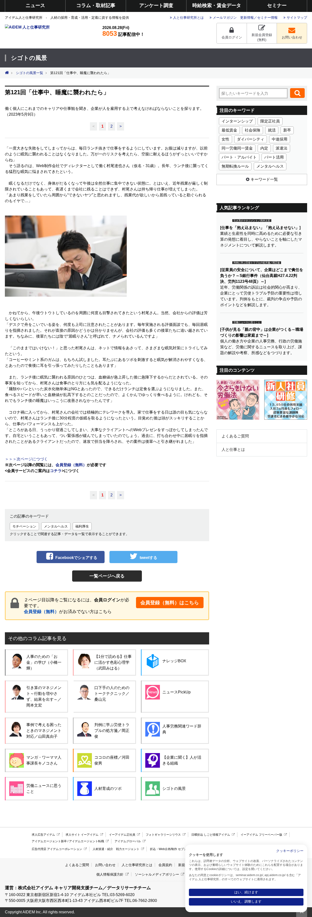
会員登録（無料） (41, 611)
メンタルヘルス (56, 526)
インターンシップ (237, 121)
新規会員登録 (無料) (262, 37)
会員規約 (165, 865)
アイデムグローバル (128, 841)
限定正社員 (270, 121)
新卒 (287, 130)
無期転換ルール (235, 166)
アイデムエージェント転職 (86, 841)
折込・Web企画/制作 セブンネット (172, 849)
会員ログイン (232, 37)
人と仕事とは (233, 449)
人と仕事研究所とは (188, 17)
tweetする (148, 558)
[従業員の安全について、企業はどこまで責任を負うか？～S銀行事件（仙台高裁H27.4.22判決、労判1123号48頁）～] (261, 276)
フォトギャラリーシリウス (163, 834)
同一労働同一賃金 (237, 148)
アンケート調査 (156, 5)
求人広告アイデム (43, 834)
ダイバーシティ (250, 139)
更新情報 (247, 17)
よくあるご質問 (235, 436)
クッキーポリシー (289, 851)
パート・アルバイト (239, 157)
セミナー (277, 5)
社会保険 (252, 130)
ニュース (35, 5)
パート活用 (274, 157)
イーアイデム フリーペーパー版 (261, 834)
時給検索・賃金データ (216, 5)
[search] (297, 93)
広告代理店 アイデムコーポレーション (57, 849)
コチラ (56, 471)
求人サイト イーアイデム (82, 834)
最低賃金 (229, 130)
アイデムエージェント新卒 (49, 841)
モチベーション (24, 526)
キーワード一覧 (264, 179)
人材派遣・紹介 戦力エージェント (116, 849)
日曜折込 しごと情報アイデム (210, 834)
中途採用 (279, 139)
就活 (272, 130)
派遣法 (281, 148)
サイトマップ (297, 17)
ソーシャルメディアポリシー (157, 874)
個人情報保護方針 (110, 874)
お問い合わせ (292, 37)
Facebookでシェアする (76, 558)
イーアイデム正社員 (122, 834)
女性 (225, 139)
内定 (264, 148)
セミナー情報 (267, 17)
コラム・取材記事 (95, 5)
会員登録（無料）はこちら (169, 602)
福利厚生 (82, 526)
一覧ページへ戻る (107, 576)
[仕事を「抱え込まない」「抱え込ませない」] (260, 228)
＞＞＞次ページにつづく (26, 459)
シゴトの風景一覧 (29, 73)
